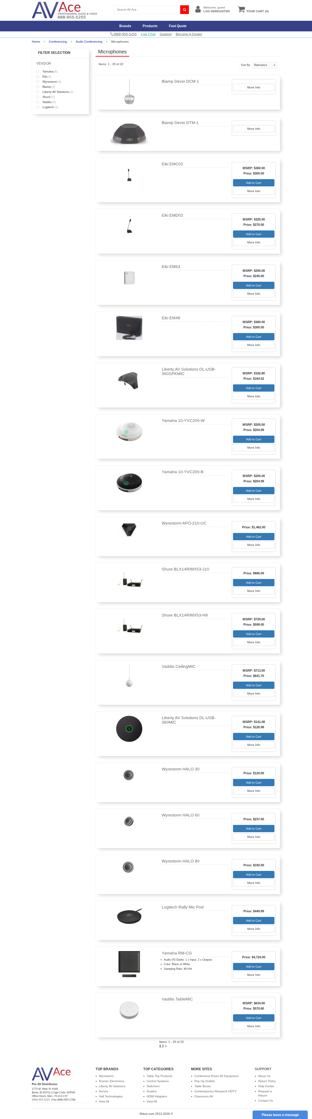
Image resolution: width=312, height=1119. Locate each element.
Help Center (266, 1086)
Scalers (152, 1091)
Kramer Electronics (111, 1081)
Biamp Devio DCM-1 (180, 81)
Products (150, 26)
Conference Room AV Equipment (216, 1076)
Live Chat (148, 34)
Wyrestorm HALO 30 (181, 769)
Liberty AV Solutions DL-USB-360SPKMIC (189, 371)
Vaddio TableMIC (177, 999)
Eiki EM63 (171, 266)
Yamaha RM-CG (177, 953)
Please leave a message (280, 1115)
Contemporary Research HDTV (215, 1091)
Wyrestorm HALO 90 (181, 861)
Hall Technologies (110, 1096)
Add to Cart (253, 182)
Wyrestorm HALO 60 (181, 815)
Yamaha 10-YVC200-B (183, 472)
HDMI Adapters (157, 1096)
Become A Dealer (189, 34)
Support (165, 34)
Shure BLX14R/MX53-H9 (185, 615)
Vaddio (49, 102)
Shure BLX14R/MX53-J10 (185, 569)
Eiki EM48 (171, 318)
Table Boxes (202, 1086)
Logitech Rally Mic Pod (183, 907)
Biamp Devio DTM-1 (180, 122)
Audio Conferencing (89, 41)
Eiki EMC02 (172, 164)
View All (104, 1101)
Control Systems (158, 1081)
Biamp (48, 86)
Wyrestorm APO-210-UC (184, 523)
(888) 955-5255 (41, 1099)
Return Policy (267, 1081)
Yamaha (50, 71)
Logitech (50, 107)
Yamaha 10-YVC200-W (183, 420)
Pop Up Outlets (204, 1081)
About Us (264, 1076)
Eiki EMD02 (172, 215)
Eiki (46, 76)
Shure (48, 97)
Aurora (103, 1091)
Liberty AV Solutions (57, 92)
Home (36, 41)
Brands (125, 26)
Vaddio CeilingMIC (178, 666)
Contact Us (265, 1100)
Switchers (153, 1086)
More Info (253, 87)
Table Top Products (159, 1076)
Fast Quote (178, 26)
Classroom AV (203, 1096)
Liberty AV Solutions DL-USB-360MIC (189, 720)
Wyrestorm (51, 81)
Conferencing (58, 41)
